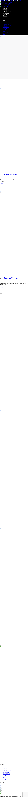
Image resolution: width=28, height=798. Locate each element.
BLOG (5, 775)
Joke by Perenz (11, 278)
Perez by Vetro (10, 175)
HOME (5, 766)
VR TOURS (6, 772)
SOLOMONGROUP (7, 791)
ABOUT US (6, 768)
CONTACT (6, 779)
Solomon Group (6, 787)
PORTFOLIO (6, 774)
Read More (3, 183)
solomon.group (6, 789)
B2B (4, 777)
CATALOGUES (7, 770)
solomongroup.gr (6, 785)
